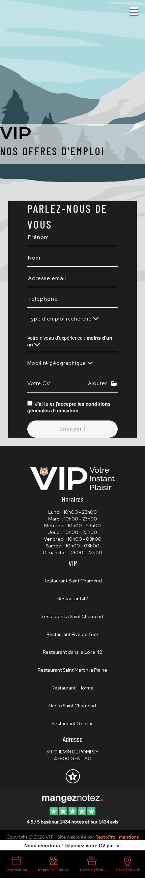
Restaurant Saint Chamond (73, 581)
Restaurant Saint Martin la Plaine (72, 670)
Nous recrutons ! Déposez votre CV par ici (72, 845)
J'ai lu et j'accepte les (69, 407)
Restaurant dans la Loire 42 (72, 652)
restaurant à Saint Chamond (72, 616)
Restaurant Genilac (73, 723)
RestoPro (105, 837)
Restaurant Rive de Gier (72, 634)
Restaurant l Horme (73, 688)
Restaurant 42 (72, 599)
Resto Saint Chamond (72, 706)
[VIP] (72, 798)
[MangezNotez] (72, 781)
